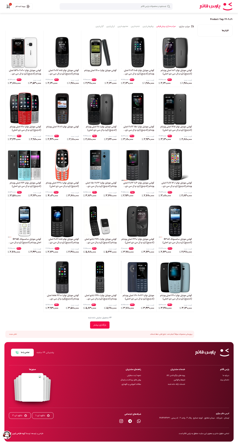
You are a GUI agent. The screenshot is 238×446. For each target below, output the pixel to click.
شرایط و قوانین (179, 370)
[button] (8, 6)
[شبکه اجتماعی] (139, 412)
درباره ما (226, 366)
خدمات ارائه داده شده (176, 375)
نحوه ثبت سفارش (134, 366)
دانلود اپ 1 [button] (40, 406)
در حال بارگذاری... (100, 325)
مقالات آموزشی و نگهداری (131, 375)
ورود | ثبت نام (20, 6)
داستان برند (224, 370)
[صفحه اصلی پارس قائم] (215, 6)
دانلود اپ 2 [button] (17, 406)
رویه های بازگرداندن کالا (176, 366)
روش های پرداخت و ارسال (131, 370)
